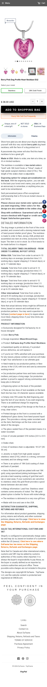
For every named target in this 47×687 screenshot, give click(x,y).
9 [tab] (31, 61)
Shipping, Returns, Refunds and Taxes (23, 636)
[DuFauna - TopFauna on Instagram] (27, 659)
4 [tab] (21, 61)
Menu (7, 3)
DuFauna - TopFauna (25, 666)
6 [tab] (25, 61)
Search (24, 625)
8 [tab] (29, 61)
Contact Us (23, 629)
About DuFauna (23, 633)
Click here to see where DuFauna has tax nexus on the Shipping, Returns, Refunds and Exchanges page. (22, 544)
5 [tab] (23, 61)
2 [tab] (17, 61)
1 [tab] (15, 61)
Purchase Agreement (23, 644)
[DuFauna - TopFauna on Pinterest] (23, 659)
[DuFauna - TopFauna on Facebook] (18, 659)
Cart (43, 3)
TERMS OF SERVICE (23, 640)
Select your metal (8, 85)
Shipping (34, 136)
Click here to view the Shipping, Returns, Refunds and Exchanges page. (23, 522)
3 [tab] (19, 61)
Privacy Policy (23, 647)
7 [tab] (27, 61)
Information (12, 136)
